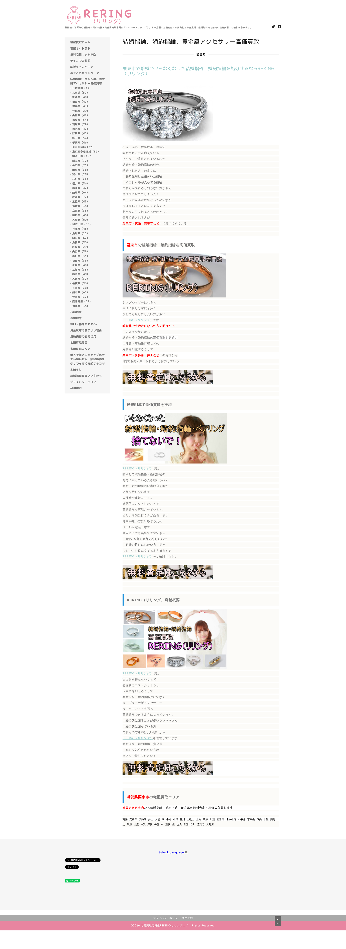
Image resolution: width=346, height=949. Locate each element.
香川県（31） (80, 256)
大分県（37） (80, 279)
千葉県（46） (80, 142)
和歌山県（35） (82, 224)
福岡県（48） (80, 274)
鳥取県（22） (80, 233)
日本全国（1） (81, 88)
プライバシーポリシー (166, 918)
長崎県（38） (80, 288)
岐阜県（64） (80, 192)
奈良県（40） (80, 215)
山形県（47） (80, 115)
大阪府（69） (80, 219)
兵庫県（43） (80, 229)
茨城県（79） (80, 124)
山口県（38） (80, 251)
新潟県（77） (80, 160)
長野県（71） (80, 165)
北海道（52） (80, 92)
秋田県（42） (80, 101)
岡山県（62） (80, 238)
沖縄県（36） (80, 306)
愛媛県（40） (80, 265)
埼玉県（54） (80, 138)
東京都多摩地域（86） (86, 151)
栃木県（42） (80, 129)
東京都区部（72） (83, 147)
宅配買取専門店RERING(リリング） (163, 925)
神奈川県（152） (83, 156)
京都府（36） (80, 210)
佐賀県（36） (80, 283)
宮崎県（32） (80, 297)
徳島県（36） (80, 260)
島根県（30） (80, 242)
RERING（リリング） (138, 319)
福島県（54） (80, 120)
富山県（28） (80, 174)
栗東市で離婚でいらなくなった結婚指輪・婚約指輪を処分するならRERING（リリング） (198, 71)
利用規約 (187, 918)
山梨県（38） (80, 169)
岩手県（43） (80, 106)
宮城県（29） (80, 110)
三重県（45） (80, 201)
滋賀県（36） (80, 206)
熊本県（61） (80, 292)
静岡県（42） (80, 188)
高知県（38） (80, 269)
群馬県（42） (80, 133)
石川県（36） (80, 179)
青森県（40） (80, 97)
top (278, 923)
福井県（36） (80, 183)
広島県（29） (80, 247)
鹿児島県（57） (82, 301)
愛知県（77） (80, 197)
